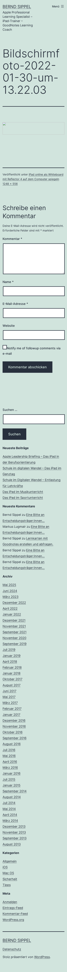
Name (8, 282)
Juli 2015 (9, 779)
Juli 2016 (9, 750)
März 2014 (10, 820)
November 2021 (14, 626)
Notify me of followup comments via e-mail (31, 350)
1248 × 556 (10, 183)
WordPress (42, 957)
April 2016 (10, 761)
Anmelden (10, 902)
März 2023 (10, 597)
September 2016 (14, 738)
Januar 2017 (11, 714)
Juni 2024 (10, 591)
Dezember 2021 (14, 620)
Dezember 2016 (14, 720)
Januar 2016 (11, 773)
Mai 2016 (9, 756)
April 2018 (10, 661)
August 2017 (11, 685)
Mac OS (8, 873)
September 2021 (14, 632)
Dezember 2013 (14, 826)
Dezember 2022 (14, 602)
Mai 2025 (9, 585)
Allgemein (10, 861)
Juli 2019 (9, 649)
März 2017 (10, 703)
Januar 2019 (11, 655)
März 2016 (10, 767)
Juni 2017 (9, 691)
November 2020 (14, 638)
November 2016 (14, 726)
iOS (5, 867)
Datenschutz (12, 949)
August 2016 (12, 744)
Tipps (7, 885)
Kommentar (12, 239)
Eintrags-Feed (13, 908)
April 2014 (10, 815)
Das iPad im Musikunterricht (23, 492)
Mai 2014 (9, 809)
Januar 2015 (11, 785)
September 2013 (14, 838)
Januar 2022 (12, 614)
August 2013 (12, 844)
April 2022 (10, 608)
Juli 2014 (9, 803)
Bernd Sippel (17, 6)
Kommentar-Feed (15, 913)
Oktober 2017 (12, 679)
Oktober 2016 (13, 732)
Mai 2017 (9, 697)
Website (9, 325)
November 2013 (14, 832)
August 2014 (12, 797)
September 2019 (14, 644)
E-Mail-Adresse (15, 304)
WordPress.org (13, 920)
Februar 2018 (12, 667)
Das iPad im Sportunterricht (23, 497)
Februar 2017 (12, 708)
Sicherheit (10, 879)
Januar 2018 (11, 673)
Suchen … (10, 410)
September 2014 (15, 791)
